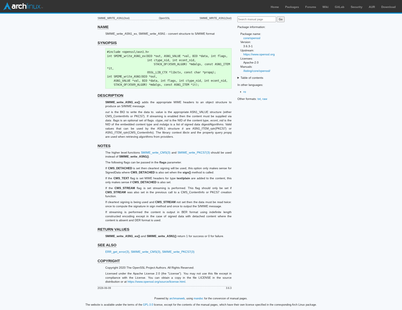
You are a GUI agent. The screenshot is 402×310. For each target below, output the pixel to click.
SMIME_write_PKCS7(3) (194, 152)
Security (356, 7)
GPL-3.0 (148, 304)
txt (259, 98)
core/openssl (251, 38)
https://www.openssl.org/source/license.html (156, 281)
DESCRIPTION (110, 95)
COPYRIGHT (109, 261)
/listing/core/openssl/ (256, 70)
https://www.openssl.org (259, 54)
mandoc (198, 298)
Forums (310, 7)
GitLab (339, 7)
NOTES (104, 146)
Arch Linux (23, 6)
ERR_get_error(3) (117, 251)
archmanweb (177, 298)
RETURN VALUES (113, 229)
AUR (372, 7)
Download (388, 7)
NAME (103, 27)
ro (244, 91)
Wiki (325, 7)
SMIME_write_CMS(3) (155, 152)
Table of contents (252, 77)
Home (275, 7)
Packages (292, 7)
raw (264, 98)
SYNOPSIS (107, 43)
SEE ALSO (107, 245)
